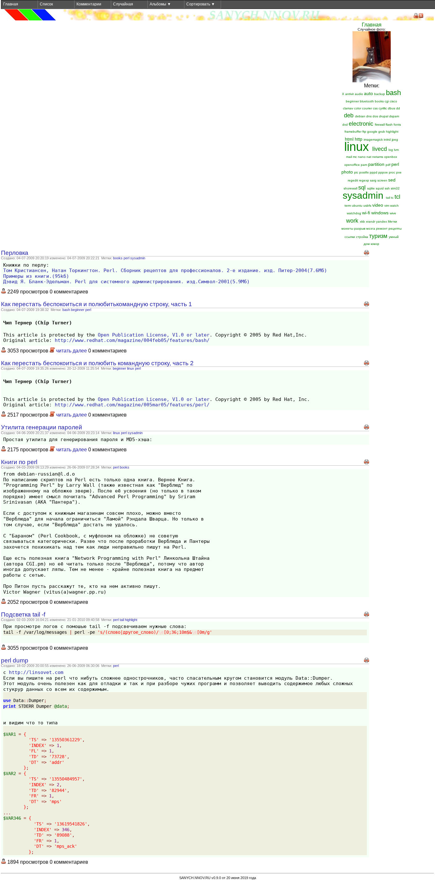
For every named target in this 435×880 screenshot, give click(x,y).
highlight (131, 620)
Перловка (14, 252)
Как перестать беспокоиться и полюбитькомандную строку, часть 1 (96, 304)
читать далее (71, 350)
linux (130, 368)
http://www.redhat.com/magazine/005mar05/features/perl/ (132, 405)
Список (46, 4)
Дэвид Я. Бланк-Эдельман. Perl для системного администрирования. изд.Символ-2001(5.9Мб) (126, 282)
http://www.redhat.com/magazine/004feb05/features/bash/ (132, 340)
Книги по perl (19, 462)
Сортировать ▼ (200, 4)
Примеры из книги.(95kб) (36, 276)
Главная (10, 4)
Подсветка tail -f (23, 614)
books (118, 258)
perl (126, 258)
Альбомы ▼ (160, 4)
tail (122, 620)
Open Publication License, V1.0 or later (154, 335)
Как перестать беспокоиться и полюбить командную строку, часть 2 (97, 363)
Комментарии (88, 4)
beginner (77, 310)
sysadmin (137, 258)
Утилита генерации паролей (41, 427)
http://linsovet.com (36, 672)
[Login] (415, 15)
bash (66, 310)
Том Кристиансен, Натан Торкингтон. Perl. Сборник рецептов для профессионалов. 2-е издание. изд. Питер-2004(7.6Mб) (165, 270)
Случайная (123, 4)
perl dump (14, 660)
